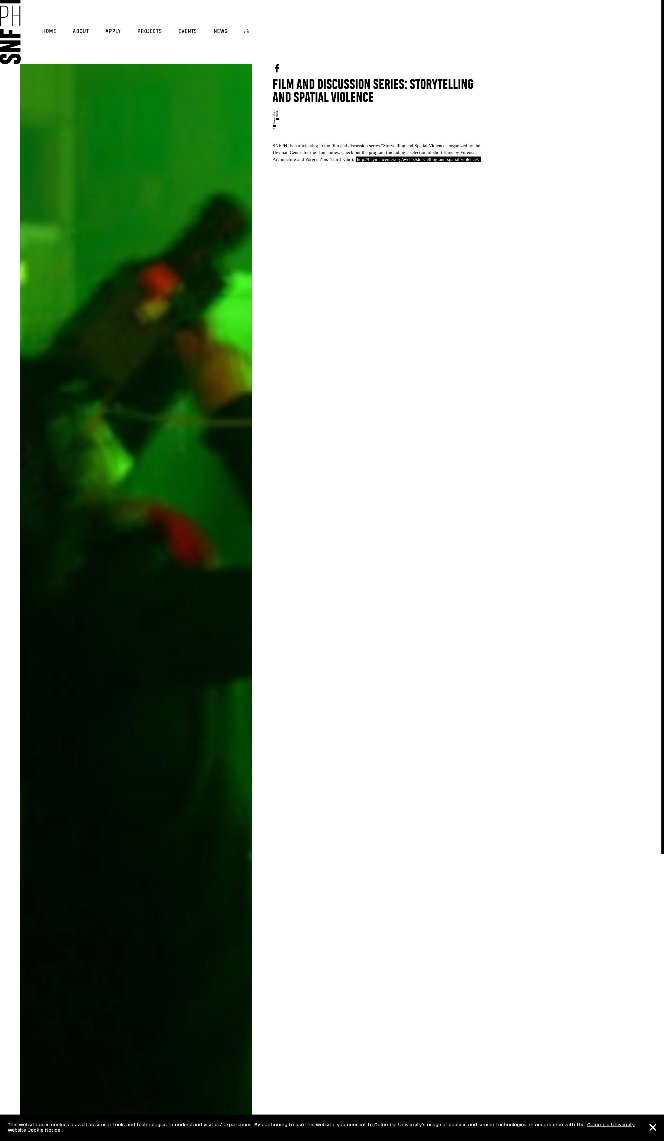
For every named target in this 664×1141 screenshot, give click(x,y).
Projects (149, 31)
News (220, 31)
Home (49, 31)
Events (187, 31)
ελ (247, 31)
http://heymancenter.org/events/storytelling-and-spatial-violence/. (418, 159)
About (81, 31)
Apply (113, 31)
